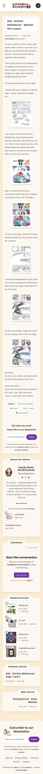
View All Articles (21, 503)
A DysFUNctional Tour (27, 648)
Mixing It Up (23, 605)
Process (15, 408)
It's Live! (22, 620)
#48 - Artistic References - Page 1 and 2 (21, 675)
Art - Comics (30, 408)
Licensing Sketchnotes (13, 525)
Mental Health (23, 413)
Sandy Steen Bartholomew (26, 469)
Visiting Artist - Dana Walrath (25, 701)
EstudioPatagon (21, 770)
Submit (32, 437)
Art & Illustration (27, 404)
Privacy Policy (21, 758)
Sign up (9, 758)
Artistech (28, 767)
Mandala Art (23, 634)
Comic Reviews (19, 514)
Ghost (16, 767)
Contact (26, 762)
